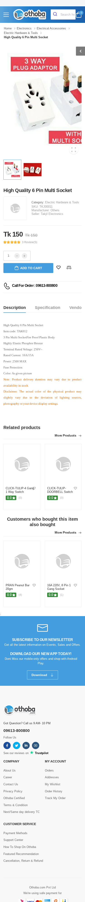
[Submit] (56, 14)
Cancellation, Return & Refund (23, 860)
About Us (9, 770)
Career (7, 777)
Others (55, 210)
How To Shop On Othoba (19, 847)
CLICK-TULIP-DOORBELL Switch (60, 490)
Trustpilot (41, 753)
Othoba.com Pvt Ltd (42, 887)
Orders (49, 770)
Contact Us (10, 784)
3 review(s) (29, 242)
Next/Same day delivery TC (21, 812)
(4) (20, 594)
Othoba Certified (14, 798)
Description (14, 307)
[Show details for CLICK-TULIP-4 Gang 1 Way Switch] (22, 464)
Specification (47, 307)
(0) (20, 497)
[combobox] (63, 14)
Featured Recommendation (21, 854)
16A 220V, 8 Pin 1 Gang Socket (59, 587)
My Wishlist (52, 784)
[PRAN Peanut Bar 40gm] (22, 561)
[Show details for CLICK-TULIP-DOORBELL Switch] (63, 464)
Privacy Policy (12, 791)
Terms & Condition (15, 805)
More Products (66, 435)
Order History (53, 791)
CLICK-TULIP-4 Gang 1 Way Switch (20, 490)
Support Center (13, 840)
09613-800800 (16, 731)
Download (40, 675)
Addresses (52, 777)
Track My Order (55, 798)
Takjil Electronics (52, 214)
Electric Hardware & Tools (62, 202)
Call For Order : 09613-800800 (34, 285)
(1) (61, 594)
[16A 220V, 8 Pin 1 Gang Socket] (63, 561)
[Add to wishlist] (34, 488)
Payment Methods (15, 833)
